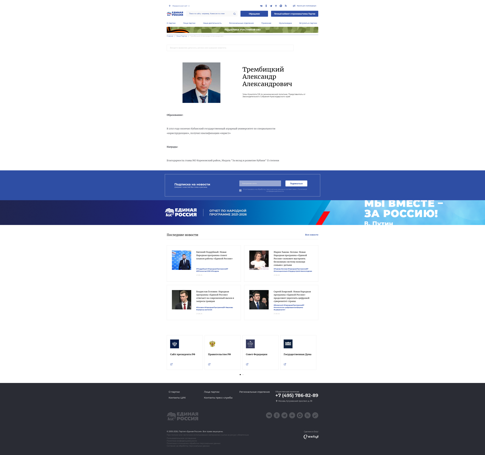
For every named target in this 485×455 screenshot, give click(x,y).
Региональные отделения (241, 23)
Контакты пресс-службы (218, 397)
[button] (240, 374)
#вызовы (229, 307)
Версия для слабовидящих (306, 6)
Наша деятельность (212, 23)
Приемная (266, 23)
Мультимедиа (285, 23)
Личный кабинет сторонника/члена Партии (294, 13)
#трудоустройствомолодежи (300, 271)
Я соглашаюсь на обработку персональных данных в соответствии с (275, 190)
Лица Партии (181, 36)
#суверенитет (279, 310)
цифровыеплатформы (294, 307)
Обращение (254, 13)
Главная (170, 36)
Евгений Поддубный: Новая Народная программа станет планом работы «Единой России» (214, 255)
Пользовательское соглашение (181, 438)
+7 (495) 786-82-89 (296, 395)
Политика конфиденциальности (182, 441)
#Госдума (215, 271)
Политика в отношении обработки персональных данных (193, 443)
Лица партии (189, 23)
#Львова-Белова (280, 269)
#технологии (279, 307)
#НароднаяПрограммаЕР (217, 269)
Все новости (311, 235)
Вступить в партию (308, 23)
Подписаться (296, 183)
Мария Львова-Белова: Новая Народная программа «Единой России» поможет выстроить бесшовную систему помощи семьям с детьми (290, 258)
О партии (171, 23)
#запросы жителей (204, 310)
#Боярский (278, 305)
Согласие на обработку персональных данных (188, 446)
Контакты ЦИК (177, 397)
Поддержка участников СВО (243, 30)
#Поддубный (201, 269)
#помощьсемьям (281, 271)
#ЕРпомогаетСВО (203, 271)
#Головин (200, 307)
